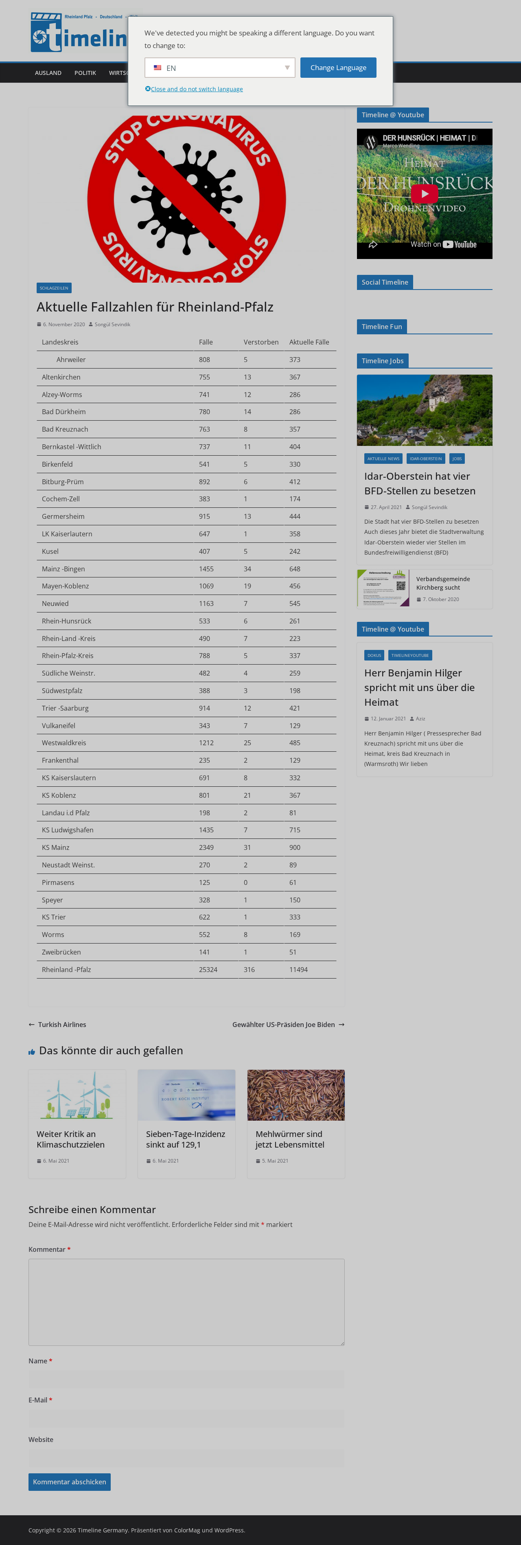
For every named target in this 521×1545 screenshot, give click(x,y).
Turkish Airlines (62, 1024)
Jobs (457, 458)
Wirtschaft (126, 73)
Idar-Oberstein (426, 458)
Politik (85, 73)
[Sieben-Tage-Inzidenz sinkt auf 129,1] (186, 1075)
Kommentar (49, 1249)
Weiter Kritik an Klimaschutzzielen (71, 1139)
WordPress (229, 1530)
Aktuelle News (383, 458)
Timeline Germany (103, 1530)
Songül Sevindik (112, 324)
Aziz (420, 718)
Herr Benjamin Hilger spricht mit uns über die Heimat (419, 687)
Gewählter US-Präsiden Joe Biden (283, 1024)
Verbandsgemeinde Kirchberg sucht (443, 583)
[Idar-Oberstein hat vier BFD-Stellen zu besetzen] (425, 410)
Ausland (48, 73)
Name (40, 1360)
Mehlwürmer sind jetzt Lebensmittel (290, 1139)
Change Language (339, 67)
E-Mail (40, 1400)
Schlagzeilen (54, 288)
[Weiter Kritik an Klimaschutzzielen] (77, 1075)
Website (40, 1439)
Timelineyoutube (410, 655)
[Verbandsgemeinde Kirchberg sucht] (383, 589)
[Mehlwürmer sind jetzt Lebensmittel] (296, 1075)
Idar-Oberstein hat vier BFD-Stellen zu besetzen (420, 483)
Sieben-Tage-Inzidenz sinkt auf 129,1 (185, 1139)
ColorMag (187, 1530)
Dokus (374, 655)
